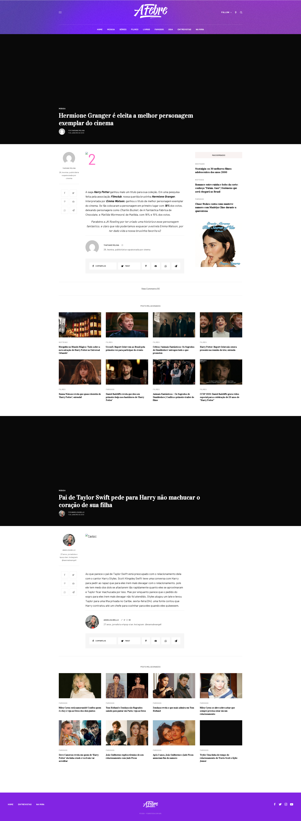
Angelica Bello (77, 512)
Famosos (199, 199)
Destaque (200, 164)
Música (62, 108)
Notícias (199, 180)
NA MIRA (40, 804)
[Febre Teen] (150, 11)
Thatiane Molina (77, 130)
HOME (10, 804)
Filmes (109, 342)
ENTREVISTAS (25, 804)
